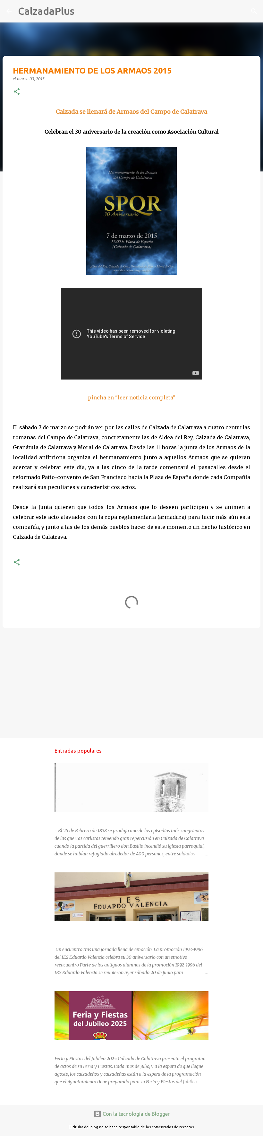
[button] (17, 92)
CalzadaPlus (46, 11)
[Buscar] (83, 11)
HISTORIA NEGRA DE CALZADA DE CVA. (96, 817)
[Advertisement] (131, 683)
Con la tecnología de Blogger (135, 1114)
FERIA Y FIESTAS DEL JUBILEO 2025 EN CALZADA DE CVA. (115, 1045)
